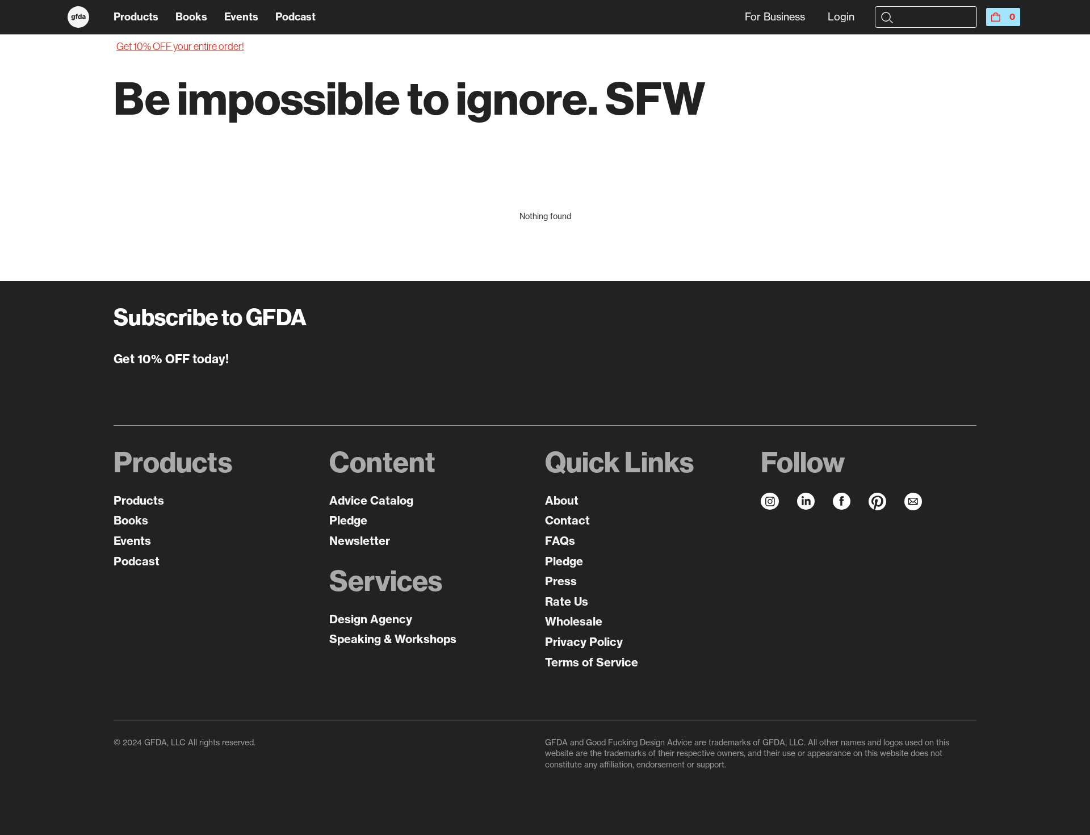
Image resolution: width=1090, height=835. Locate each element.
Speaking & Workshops (392, 639)
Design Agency (370, 619)
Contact (567, 520)
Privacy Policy (584, 642)
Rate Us (566, 601)
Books (191, 16)
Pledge (348, 520)
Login (841, 17)
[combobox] (935, 17)
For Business (775, 16)
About (561, 500)
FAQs (560, 541)
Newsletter (359, 541)
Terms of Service (591, 662)
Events (241, 16)
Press (561, 581)
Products (136, 16)
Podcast (295, 16)
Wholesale (573, 621)
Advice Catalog (371, 500)
